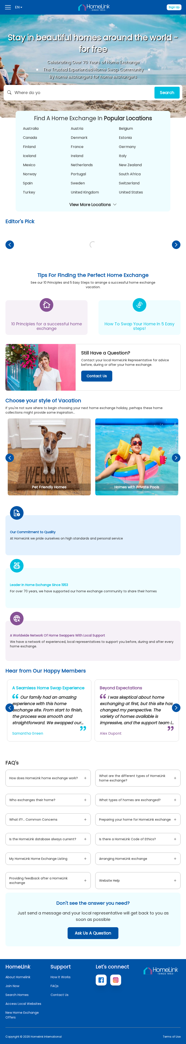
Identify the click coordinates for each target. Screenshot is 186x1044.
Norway (30, 174)
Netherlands (82, 165)
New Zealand (130, 165)
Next (176, 244)
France (77, 146)
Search (167, 92)
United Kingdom (85, 192)
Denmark (79, 137)
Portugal (78, 174)
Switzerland (129, 183)
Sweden (78, 183)
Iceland (29, 155)
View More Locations (90, 204)
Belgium (126, 128)
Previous (9, 244)
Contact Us (97, 376)
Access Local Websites (23, 1003)
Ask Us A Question (93, 933)
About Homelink (17, 977)
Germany (127, 146)
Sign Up (174, 7)
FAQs (55, 986)
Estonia (125, 137)
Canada (30, 137)
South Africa (130, 174)
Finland (29, 146)
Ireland (77, 155)
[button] (93, 92)
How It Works (61, 977)
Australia (31, 128)
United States (131, 192)
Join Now (12, 986)
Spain (28, 183)
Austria (77, 128)
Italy (123, 155)
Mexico (29, 165)
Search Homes (17, 995)
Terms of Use (172, 1037)
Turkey (29, 192)
